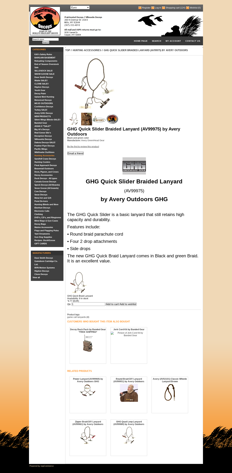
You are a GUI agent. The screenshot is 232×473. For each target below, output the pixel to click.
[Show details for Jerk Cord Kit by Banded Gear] (129, 335)
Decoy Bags (40, 224)
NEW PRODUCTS (42, 116)
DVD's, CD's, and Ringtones (47, 217)
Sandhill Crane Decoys (45, 159)
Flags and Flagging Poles (46, 230)
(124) (182, 8)
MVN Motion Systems (44, 268)
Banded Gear (40, 123)
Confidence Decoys (43, 106)
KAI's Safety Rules (43, 54)
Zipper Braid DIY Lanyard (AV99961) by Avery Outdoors (87, 423)
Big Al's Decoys (41, 129)
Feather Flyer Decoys (44, 146)
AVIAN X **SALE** (42, 126)
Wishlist (193, 8)
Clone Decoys (41, 274)
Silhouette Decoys (43, 139)
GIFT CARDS (40, 243)
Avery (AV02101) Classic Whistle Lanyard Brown (170, 380)
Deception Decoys (43, 136)
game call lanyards (76, 317)
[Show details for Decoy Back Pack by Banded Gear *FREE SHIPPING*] (88, 351)
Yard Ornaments (42, 234)
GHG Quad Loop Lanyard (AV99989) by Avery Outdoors (128, 423)
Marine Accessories (43, 227)
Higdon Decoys (41, 87)
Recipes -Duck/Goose (44, 240)
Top (67, 50)
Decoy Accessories (43, 175)
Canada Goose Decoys (45, 182)
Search (156, 41)
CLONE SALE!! (41, 84)
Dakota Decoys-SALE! (44, 142)
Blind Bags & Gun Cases (46, 221)
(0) (199, 8)
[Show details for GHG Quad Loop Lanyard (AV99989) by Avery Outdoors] (129, 444)
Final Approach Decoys (45, 165)
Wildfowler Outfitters (44, 152)
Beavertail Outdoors (44, 168)
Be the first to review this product (83, 146)
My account (173, 41)
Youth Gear (39, 90)
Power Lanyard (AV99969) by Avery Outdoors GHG (88, 380)
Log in (158, 8)
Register (146, 8)
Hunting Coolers (42, 162)
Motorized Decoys (43, 100)
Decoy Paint (40, 93)
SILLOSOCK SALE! (43, 71)
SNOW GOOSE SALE (44, 74)
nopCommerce (47, 466)
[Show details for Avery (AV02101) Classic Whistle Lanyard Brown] (170, 401)
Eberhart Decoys (42, 208)
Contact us (192, 41)
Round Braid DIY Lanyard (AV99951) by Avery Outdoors (128, 380)
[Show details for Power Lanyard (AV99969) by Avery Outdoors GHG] (88, 397)
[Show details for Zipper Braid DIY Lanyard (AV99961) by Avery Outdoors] (88, 444)
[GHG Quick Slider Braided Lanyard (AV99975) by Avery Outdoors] (74, 124)
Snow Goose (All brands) (46, 188)
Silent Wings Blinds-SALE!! (47, 120)
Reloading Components (45, 61)
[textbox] (45, 39)
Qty (69, 304)
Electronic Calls (41, 211)
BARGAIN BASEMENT (44, 58)
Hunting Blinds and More (46, 204)
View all (36, 277)
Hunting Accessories (44, 155)
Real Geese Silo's (42, 133)
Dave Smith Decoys (43, 77)
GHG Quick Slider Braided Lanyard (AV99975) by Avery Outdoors (146, 50)
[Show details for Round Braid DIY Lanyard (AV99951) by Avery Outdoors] (129, 401)
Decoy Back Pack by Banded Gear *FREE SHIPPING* (88, 330)
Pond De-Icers (41, 201)
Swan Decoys (40, 195)
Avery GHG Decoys (43, 113)
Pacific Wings (40, 149)
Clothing (38, 214)
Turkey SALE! (40, 110)
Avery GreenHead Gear (92, 140)
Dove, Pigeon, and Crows (46, 172)
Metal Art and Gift (42, 198)
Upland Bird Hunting (44, 97)
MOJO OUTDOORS (43, 103)
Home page (141, 41)
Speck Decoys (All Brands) (47, 185)
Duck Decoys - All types (45, 178)
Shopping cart (172, 8)
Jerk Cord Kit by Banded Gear (128, 329)
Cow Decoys (40, 191)
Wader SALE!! (41, 80)
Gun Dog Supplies (43, 237)
